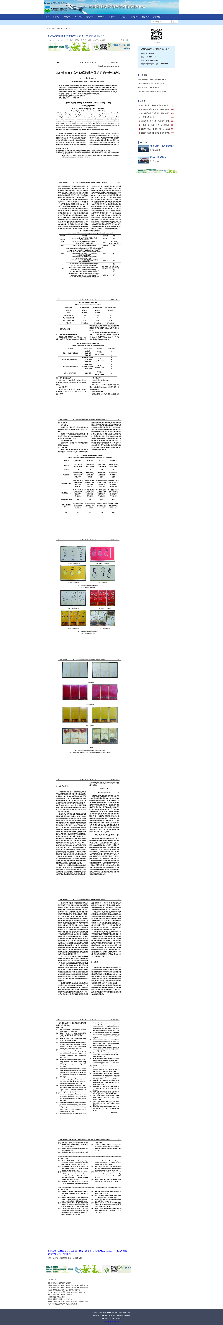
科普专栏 (112, 16)
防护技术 (134, 16)
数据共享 (67, 16)
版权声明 (108, 1312)
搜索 (174, 21)
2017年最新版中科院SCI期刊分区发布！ (156, 129)
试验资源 (123, 16)
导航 (53, 28)
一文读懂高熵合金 (156, 117)
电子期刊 (128, 1312)
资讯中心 (56, 16)
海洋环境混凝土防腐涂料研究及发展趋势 (62, 1304)
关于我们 (156, 16)
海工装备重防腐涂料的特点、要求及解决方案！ (65, 1290)
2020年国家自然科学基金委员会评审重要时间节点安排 (157, 133)
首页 (47, 16)
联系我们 (94, 1312)
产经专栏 (101, 16)
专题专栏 (89, 16)
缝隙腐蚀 (63, 1258)
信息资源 (145, 16)
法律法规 (101, 1312)
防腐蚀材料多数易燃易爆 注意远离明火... (153, 91)
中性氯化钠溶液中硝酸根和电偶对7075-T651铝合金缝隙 (68, 1285)
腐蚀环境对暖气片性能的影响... (149, 87)
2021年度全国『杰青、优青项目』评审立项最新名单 (157, 121)
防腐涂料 (78, 1258)
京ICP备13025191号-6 (111, 1322)
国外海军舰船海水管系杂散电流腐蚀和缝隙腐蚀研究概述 (68, 1292)
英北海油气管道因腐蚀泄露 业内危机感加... (153, 79)
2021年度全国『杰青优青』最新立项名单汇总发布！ (157, 113)
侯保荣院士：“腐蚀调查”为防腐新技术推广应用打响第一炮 (157, 105)
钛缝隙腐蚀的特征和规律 (57, 1297)
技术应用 (69, 28)
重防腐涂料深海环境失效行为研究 (60, 1299)
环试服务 (121, 1312)
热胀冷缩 (70, 1258)
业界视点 (78, 16)
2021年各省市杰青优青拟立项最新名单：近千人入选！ (157, 109)
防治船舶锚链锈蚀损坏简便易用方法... (152, 83)
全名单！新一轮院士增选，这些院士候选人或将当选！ (157, 125)
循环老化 (55, 1258)
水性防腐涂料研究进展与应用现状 (60, 1283)
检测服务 (114, 1312)
